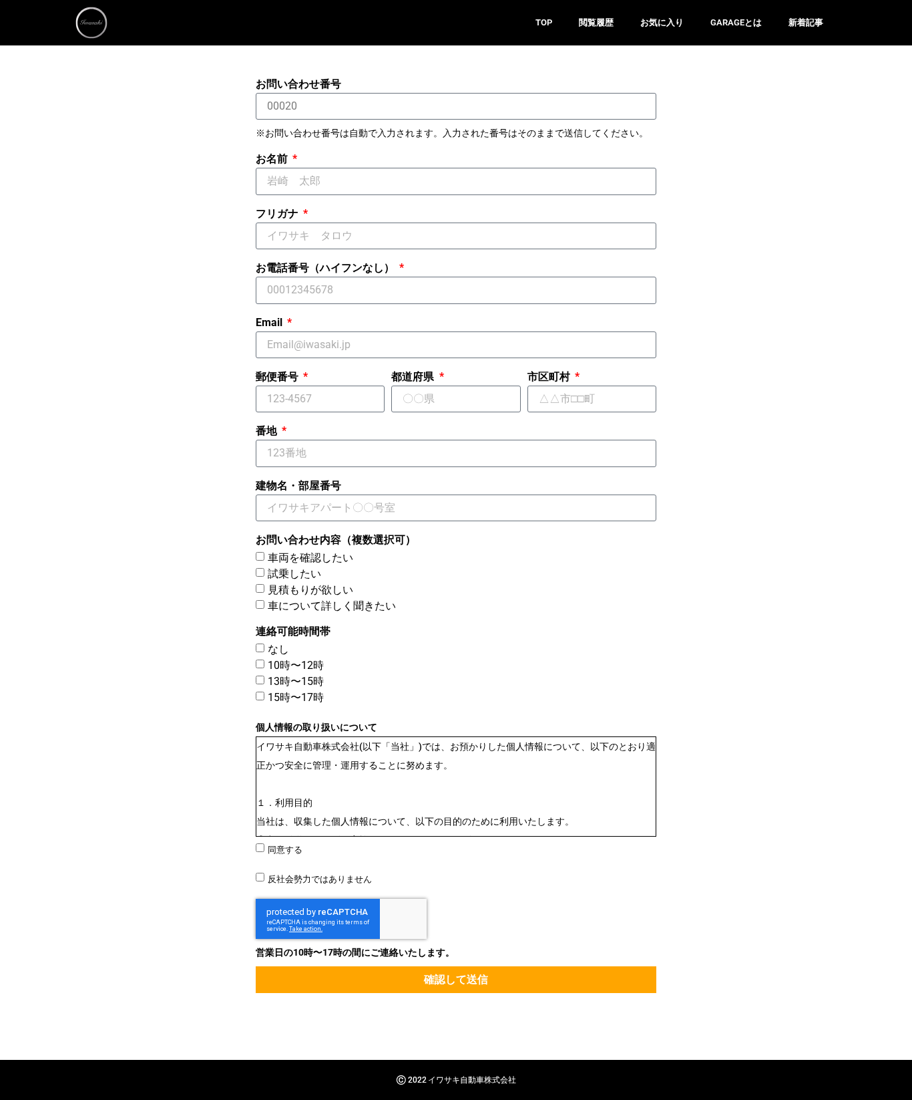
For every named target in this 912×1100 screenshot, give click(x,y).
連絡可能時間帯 (293, 632)
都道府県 (414, 377)
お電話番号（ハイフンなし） (326, 268)
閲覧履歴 (596, 22)
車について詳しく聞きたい (332, 605)
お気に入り (662, 22)
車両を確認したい (310, 557)
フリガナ (278, 214)
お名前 (273, 159)
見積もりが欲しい (310, 589)
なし (278, 649)
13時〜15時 (296, 681)
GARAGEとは (736, 22)
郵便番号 (278, 377)
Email (270, 323)
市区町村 (550, 377)
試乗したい (294, 573)
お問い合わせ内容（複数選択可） (336, 540)
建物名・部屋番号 (298, 486)
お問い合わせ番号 (298, 84)
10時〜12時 (296, 665)
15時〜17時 (296, 697)
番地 (268, 431)
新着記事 (805, 22)
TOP (543, 22)
